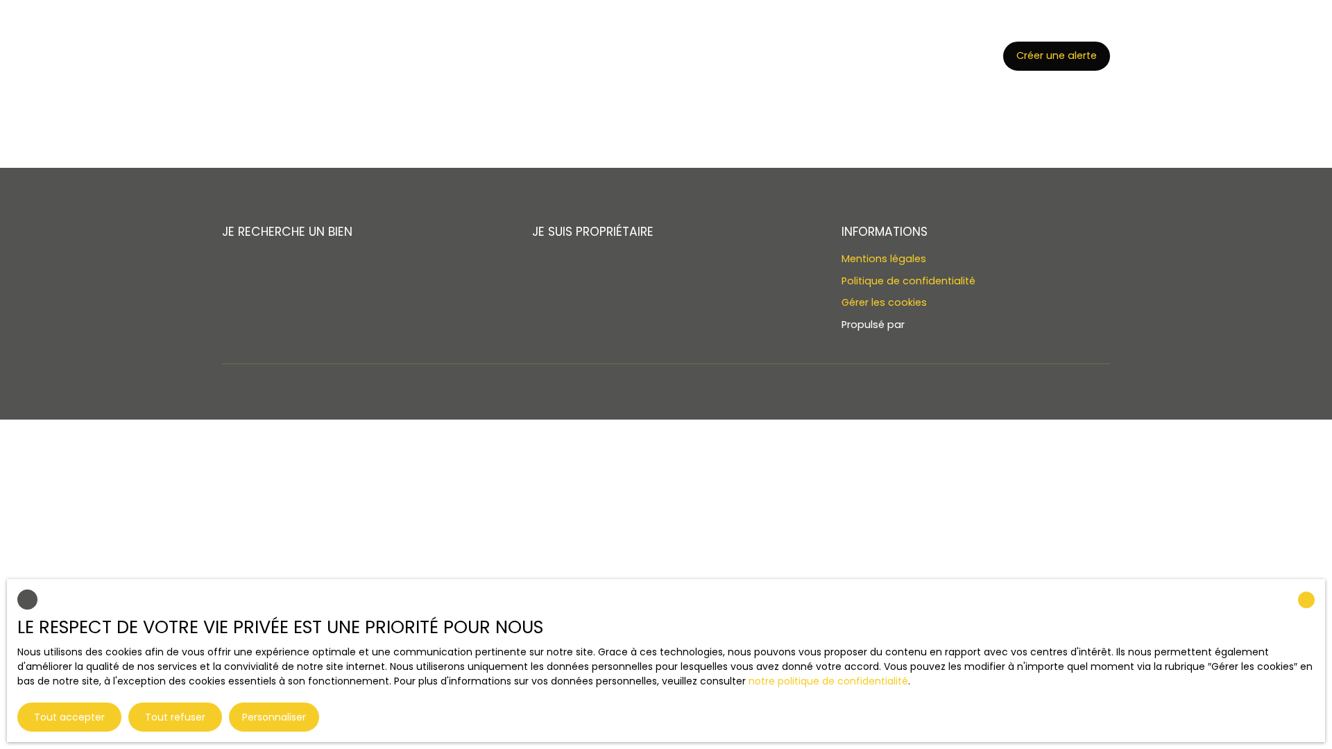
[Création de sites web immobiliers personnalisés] (941, 325)
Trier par (396, 50)
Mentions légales (884, 259)
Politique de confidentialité (908, 281)
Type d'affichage (264, 50)
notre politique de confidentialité (828, 681)
